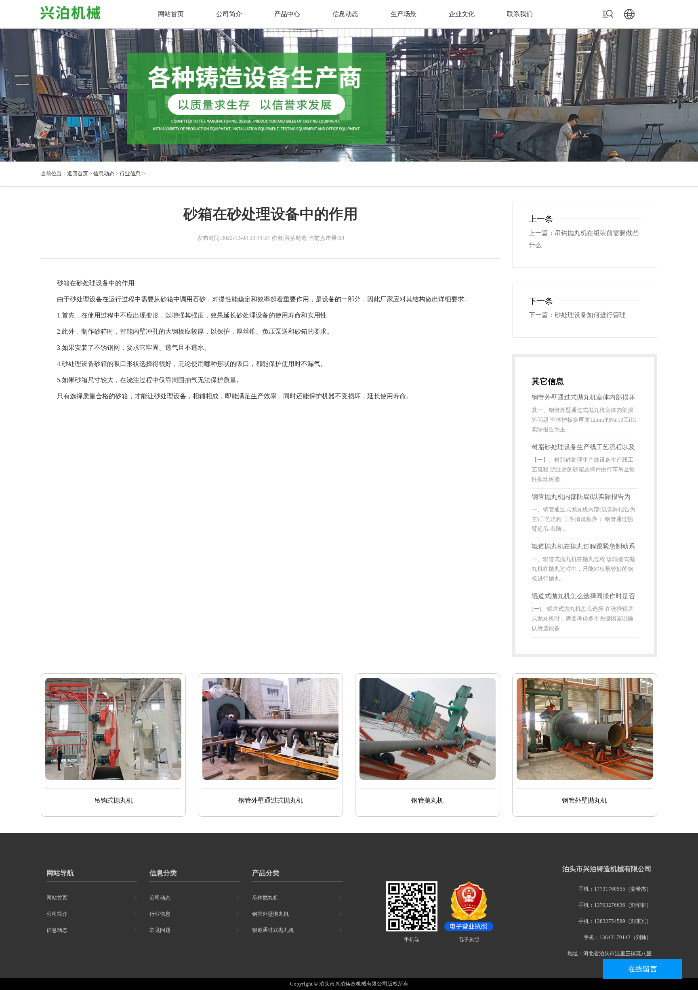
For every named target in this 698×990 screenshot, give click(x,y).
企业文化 (462, 14)
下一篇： (542, 314)
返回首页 (77, 173)
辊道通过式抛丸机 (273, 930)
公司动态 (159, 898)
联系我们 (520, 14)
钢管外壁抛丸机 (270, 914)
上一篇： (542, 232)
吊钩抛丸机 (265, 898)
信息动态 (345, 14)
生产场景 (403, 14)
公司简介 (229, 14)
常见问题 (159, 930)
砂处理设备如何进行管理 (590, 314)
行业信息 (130, 173)
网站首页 (171, 14)
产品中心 (287, 14)
